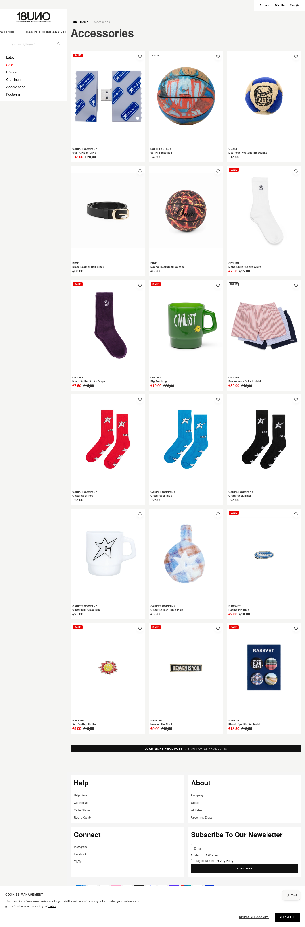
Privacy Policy (224, 861)
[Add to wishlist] (140, 56)
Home (84, 22)
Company (197, 795)
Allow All (287, 917)
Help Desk (80, 795)
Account (265, 5)
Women (213, 855)
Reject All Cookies (254, 917)
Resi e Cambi (82, 817)
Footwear (13, 94)
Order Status (82, 810)
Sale (9, 64)
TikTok (78, 861)
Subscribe (244, 868)
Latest (11, 57)
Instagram (80, 847)
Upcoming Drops (202, 817)
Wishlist (280, 5)
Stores (195, 802)
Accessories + (17, 86)
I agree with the (214, 861)
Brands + (13, 72)
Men (197, 855)
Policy (52, 906)
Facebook (80, 854)
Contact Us (81, 802)
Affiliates (196, 810)
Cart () (295, 5)
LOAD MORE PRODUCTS (186, 748)
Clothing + (14, 79)
